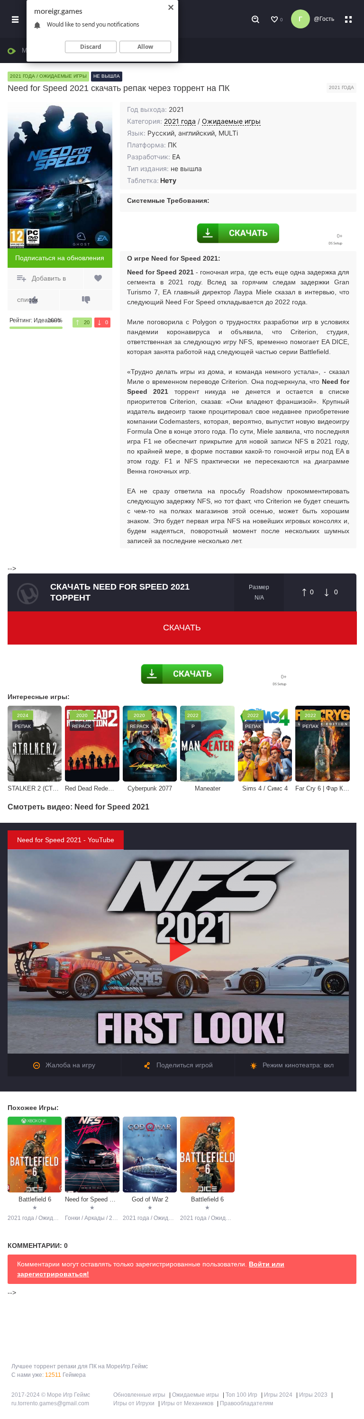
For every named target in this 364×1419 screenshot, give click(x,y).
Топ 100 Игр (241, 1395)
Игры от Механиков (187, 1403)
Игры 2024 (278, 1395)
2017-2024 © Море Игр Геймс (50, 1395)
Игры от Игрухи (134, 1403)
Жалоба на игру (69, 1065)
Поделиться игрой (184, 1065)
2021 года (180, 121)
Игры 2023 (313, 1395)
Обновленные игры (139, 1395)
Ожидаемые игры (231, 121)
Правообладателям (246, 1403)
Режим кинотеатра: (297, 1065)
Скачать (182, 627)
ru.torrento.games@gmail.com (50, 1403)
